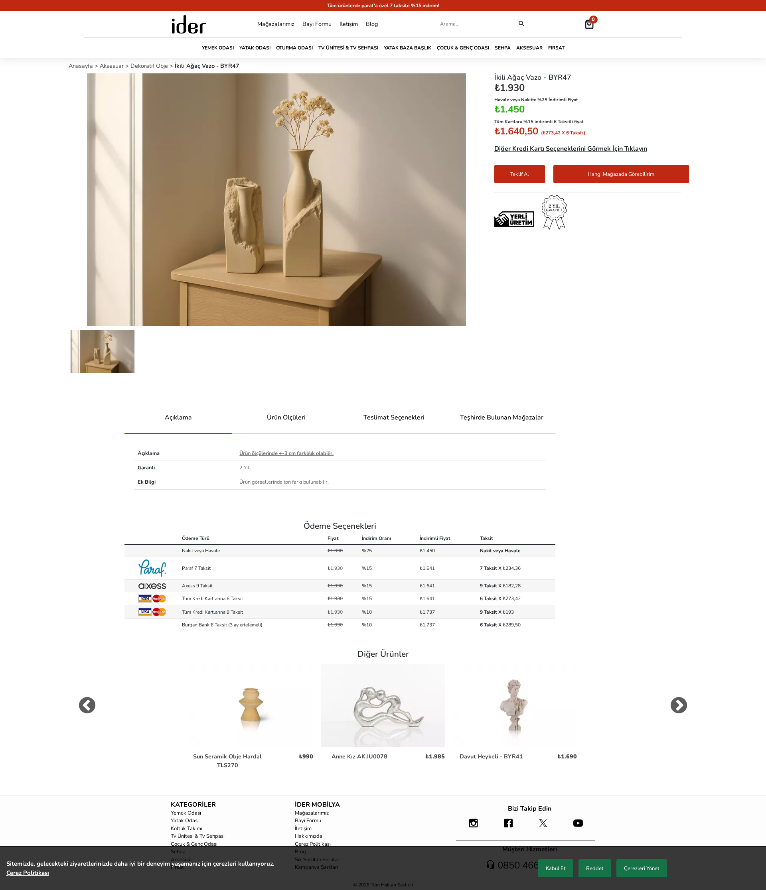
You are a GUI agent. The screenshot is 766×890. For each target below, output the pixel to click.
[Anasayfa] (189, 24)
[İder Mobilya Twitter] (543, 827)
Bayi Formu (317, 24)
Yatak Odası (254, 48)
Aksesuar (529, 48)
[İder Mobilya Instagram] (474, 827)
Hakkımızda (308, 836)
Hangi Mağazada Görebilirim (621, 174)
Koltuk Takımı (186, 828)
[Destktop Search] (522, 24)
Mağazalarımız (275, 24)
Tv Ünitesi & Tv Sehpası (348, 48)
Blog (372, 24)
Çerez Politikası (313, 844)
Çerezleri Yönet (641, 868)
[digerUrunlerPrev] (87, 707)
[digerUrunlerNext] (678, 707)
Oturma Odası (294, 48)
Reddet (595, 868)
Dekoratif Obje (150, 66)
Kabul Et (556, 868)
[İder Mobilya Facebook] (508, 827)
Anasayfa (82, 66)
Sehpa (503, 48)
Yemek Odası (218, 48)
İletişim (349, 24)
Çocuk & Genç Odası (463, 48)
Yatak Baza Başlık (407, 48)
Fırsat (556, 48)
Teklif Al (519, 174)
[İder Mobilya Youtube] (578, 827)
